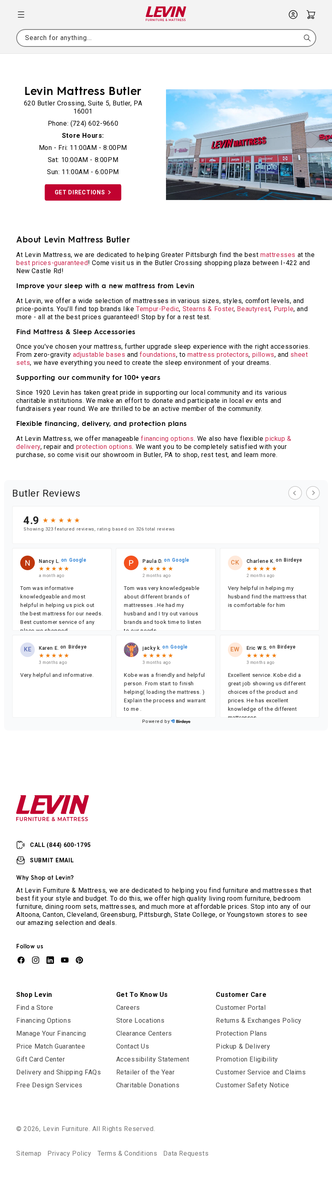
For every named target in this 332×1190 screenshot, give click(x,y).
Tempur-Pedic (157, 309)
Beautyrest (253, 309)
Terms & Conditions (127, 1153)
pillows (263, 354)
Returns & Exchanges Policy (259, 1020)
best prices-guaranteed (52, 263)
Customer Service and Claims (261, 1072)
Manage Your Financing (51, 1033)
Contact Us (132, 1046)
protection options (104, 447)
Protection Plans (241, 1033)
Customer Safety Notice (252, 1085)
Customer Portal (241, 1007)
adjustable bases (99, 354)
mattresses (278, 255)
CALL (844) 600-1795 (60, 845)
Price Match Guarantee (50, 1046)
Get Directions (80, 192)
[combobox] (166, 38)
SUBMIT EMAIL (52, 860)
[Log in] (293, 14)
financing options (167, 438)
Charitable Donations (148, 1085)
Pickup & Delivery (243, 1046)
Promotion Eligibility (247, 1059)
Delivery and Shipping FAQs (58, 1072)
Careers (128, 1007)
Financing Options (43, 1020)
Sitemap (28, 1153)
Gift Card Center (40, 1059)
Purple (284, 309)
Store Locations (140, 1020)
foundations (158, 354)
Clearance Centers (144, 1033)
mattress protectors (218, 354)
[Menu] (21, 14)
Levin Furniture (66, 1129)
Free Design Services (49, 1085)
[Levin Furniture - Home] (166, 15)
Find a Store (34, 1007)
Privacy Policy (69, 1153)
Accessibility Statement (152, 1059)
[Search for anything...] (307, 38)
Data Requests (186, 1153)
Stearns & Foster (208, 309)
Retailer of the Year (145, 1072)
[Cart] (311, 14)
